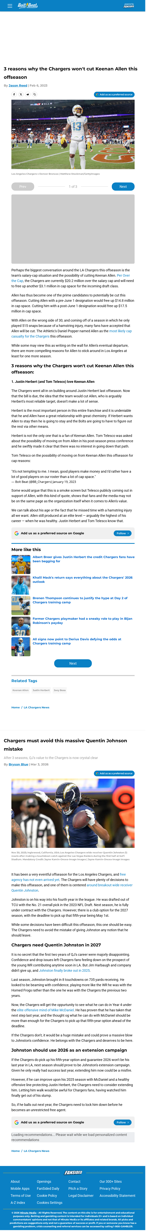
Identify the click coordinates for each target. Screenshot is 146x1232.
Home (15, 707)
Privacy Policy (110, 1189)
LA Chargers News (36, 707)
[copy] (34, 94)
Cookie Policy (47, 1196)
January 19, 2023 (64, 482)
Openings (44, 1181)
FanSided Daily (48, 1189)
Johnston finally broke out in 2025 (64, 970)
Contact (74, 1181)
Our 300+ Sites (111, 1181)
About (15, 1181)
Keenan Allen (21, 690)
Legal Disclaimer (81, 1196)
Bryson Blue (18, 764)
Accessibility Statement (117, 1196)
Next (123, 187)
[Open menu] (10, 5)
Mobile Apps (20, 1189)
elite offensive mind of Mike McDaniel (45, 1010)
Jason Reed (18, 85)
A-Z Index (18, 1203)
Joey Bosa (60, 690)
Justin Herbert (41, 690)
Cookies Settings (49, 1203)
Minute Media (28, 1212)
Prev (22, 187)
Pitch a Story (77, 1189)
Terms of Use (21, 1196)
